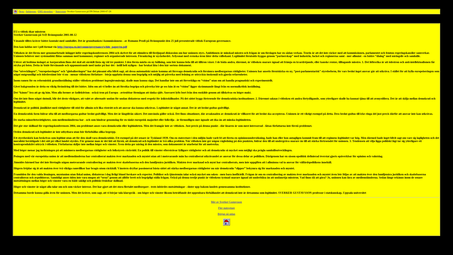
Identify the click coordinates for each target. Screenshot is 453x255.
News (22, 11)
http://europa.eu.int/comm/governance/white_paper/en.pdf (92, 46)
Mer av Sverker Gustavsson (226, 201)
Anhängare (31, 11)
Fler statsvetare (226, 207)
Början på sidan (226, 214)
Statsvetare (61, 11)
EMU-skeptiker (45, 11)
